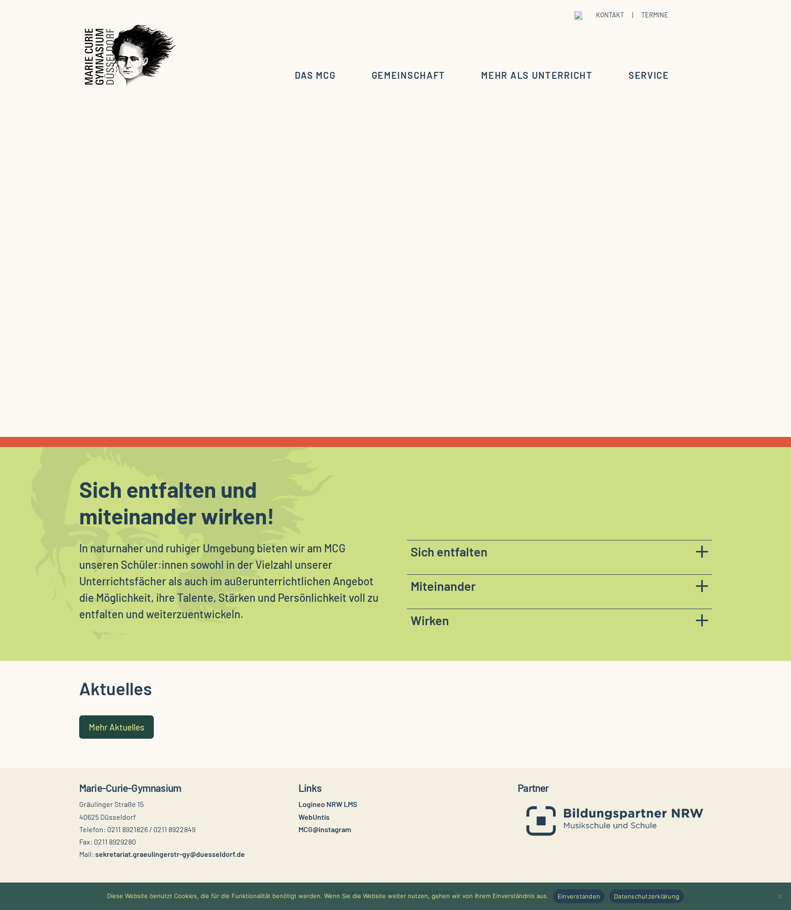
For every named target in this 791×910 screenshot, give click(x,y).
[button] (559, 551)
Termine (654, 15)
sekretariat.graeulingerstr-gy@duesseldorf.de (170, 854)
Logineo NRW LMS (327, 804)
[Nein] (779, 896)
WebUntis (314, 816)
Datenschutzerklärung (646, 896)
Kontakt (610, 15)
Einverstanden (579, 896)
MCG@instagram (324, 829)
